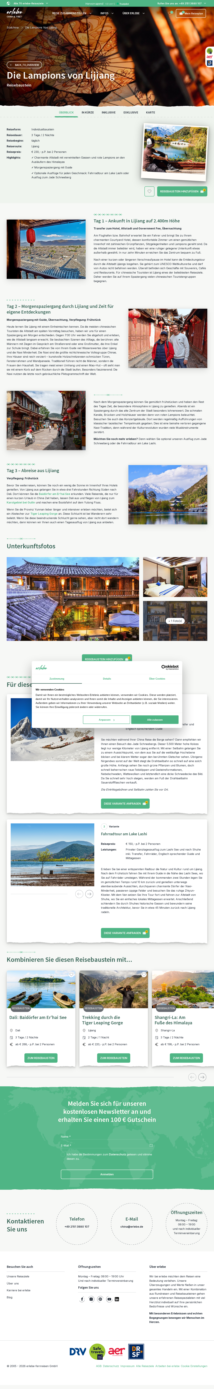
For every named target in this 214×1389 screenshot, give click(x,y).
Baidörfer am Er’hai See (54, 494)
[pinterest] (100, 1299)
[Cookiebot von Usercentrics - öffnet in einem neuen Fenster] (164, 667)
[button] (72, 13)
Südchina (13, 27)
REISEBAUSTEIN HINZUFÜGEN (182, 191)
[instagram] (91, 1299)
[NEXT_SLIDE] (89, 894)
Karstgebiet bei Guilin (21, 502)
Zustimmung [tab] (56, 678)
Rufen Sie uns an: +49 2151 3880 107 (179, 3)
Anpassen (105, 719)
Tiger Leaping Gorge (44, 513)
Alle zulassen (155, 719)
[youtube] (109, 1299)
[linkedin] (117, 1299)
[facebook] (82, 1299)
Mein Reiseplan (193, 13)
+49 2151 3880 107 (77, 1226)
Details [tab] (107, 678)
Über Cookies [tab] (157, 678)
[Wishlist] (170, 13)
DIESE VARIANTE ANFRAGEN (125, 803)
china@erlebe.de (131, 1226)
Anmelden (107, 1174)
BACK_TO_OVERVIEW (27, 65)
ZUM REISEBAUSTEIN (41, 1058)
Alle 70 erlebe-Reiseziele (29, 3)
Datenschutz (117, 1154)
